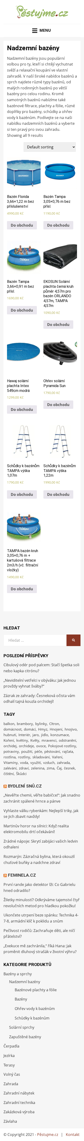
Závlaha (10, 1121)
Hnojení (56, 729)
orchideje (26, 746)
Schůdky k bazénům (32, 1018)
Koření (9, 740)
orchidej (10, 746)
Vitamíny (11, 762)
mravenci (49, 740)
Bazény (21, 999)
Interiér (24, 734)
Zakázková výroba (19, 1111)
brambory (25, 723)
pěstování (52, 751)
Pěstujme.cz (47, 1134)
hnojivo (71, 729)
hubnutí (10, 734)
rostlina (10, 757)
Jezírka (9, 1055)
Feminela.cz (22, 875)
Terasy (9, 1065)
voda (24, 762)
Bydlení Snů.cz (25, 786)
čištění (9, 773)
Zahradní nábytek (19, 1093)
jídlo (44, 734)
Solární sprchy (21, 1027)
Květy (34, 740)
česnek (69, 768)
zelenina (37, 768)
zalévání (10, 768)
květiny (22, 740)
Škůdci (21, 773)
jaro (35, 734)
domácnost (12, 729)
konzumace (59, 734)
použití (26, 751)
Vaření (57, 757)
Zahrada (11, 1083)
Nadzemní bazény (24, 981)
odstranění (67, 740)
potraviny (11, 751)
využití (35, 762)
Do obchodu (22, 225)
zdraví (24, 768)
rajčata (67, 751)
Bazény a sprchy (18, 973)
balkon (9, 723)
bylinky (41, 723)
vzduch (49, 762)
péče (38, 751)
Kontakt (73, 1134)
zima (50, 768)
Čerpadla (11, 1046)
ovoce (41, 746)
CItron (54, 723)
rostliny (24, 757)
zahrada (63, 762)
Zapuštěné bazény (25, 1036)
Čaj (59, 768)
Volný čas (12, 1074)
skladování (41, 757)
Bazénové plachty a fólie (36, 989)
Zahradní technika (19, 1102)
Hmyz (42, 729)
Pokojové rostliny (62, 746)
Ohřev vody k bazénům (35, 1008)
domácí (30, 729)
